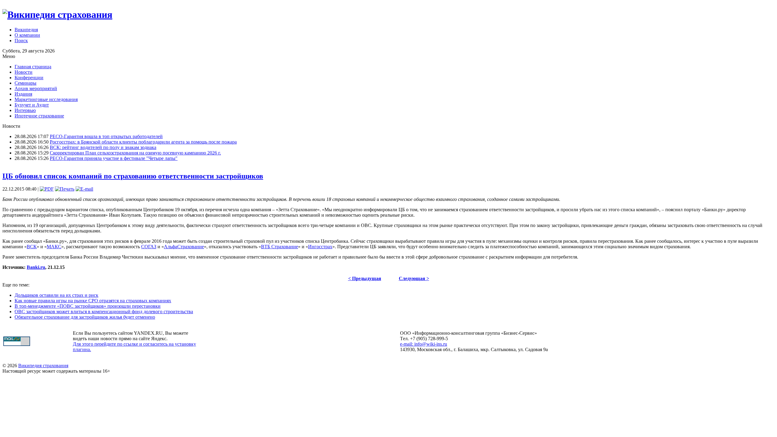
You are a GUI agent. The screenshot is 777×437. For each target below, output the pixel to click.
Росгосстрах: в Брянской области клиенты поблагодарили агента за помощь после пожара (143, 141)
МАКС (54, 246)
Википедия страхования (43, 365)
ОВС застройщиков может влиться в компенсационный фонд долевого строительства (104, 311)
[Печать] (64, 188)
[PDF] (47, 188)
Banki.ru (36, 267)
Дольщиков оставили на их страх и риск (56, 295)
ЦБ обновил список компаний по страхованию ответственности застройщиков (132, 176)
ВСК (32, 246)
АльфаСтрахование (184, 246)
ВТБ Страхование (279, 246)
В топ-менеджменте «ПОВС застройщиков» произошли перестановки (88, 306)
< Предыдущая (364, 278)
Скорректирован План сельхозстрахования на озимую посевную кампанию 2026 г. (135, 152)
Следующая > (414, 278)
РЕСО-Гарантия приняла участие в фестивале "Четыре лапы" (114, 158)
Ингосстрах (320, 246)
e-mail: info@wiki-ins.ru (423, 344)
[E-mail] (84, 188)
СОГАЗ (148, 246)
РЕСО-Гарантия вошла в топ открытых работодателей (106, 136)
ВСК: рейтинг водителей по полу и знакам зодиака (103, 147)
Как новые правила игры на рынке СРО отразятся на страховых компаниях (93, 300)
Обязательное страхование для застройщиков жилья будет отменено (85, 317)
